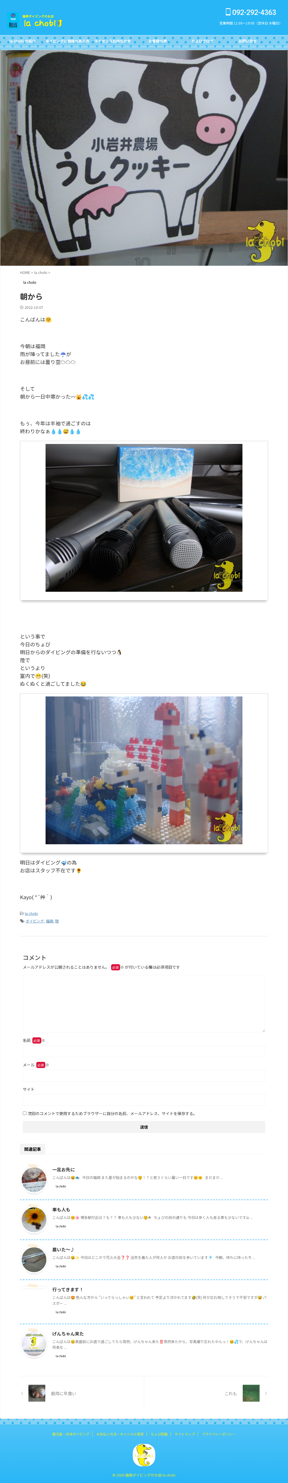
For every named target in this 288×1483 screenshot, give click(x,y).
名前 (34, 1040)
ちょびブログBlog (202, 42)
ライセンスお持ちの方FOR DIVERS (112, 42)
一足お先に (63, 1169)
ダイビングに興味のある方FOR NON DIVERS (67, 42)
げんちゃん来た (68, 1333)
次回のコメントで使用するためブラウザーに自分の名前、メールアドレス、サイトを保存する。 (112, 1113)
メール (36, 1064)
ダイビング (35, 921)
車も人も (61, 1209)
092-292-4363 (253, 12)
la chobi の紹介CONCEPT (22, 42)
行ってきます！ (68, 1289)
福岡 (49, 921)
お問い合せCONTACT (247, 42)
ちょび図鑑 (159, 1433)
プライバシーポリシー (219, 1433)
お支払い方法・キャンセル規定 (120, 1433)
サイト (29, 1089)
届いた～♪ (63, 1249)
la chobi (31, 913)
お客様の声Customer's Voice (157, 42)
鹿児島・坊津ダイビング (70, 1433)
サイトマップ (185, 1433)
